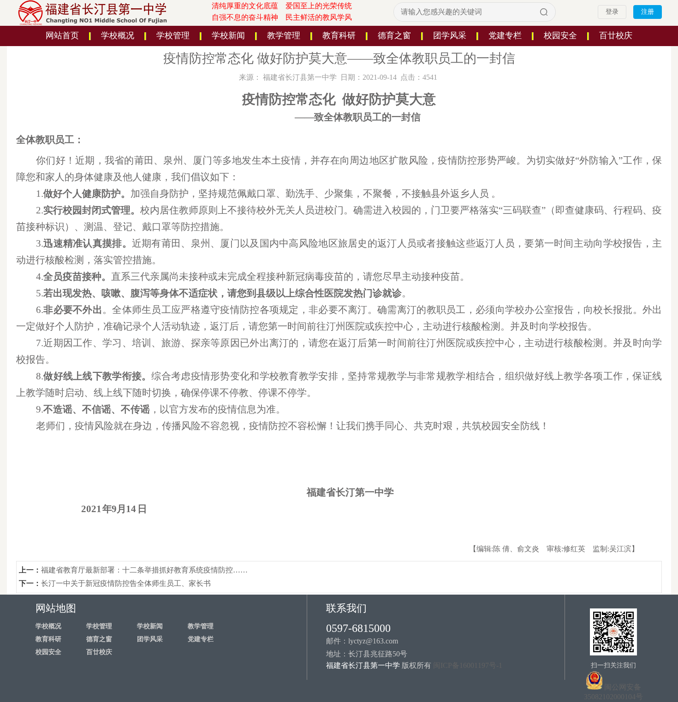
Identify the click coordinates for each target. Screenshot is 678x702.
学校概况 (117, 35)
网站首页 (62, 35)
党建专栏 (505, 35)
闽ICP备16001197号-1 (467, 665)
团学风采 (449, 35)
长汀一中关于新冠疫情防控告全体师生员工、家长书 (126, 583)
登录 (612, 11)
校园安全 (560, 35)
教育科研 (339, 35)
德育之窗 (394, 35)
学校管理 (173, 35)
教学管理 (283, 35)
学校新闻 (228, 35)
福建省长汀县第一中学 (300, 77)
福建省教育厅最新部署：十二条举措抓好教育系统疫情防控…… (144, 570)
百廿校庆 (615, 35)
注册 (647, 11)
